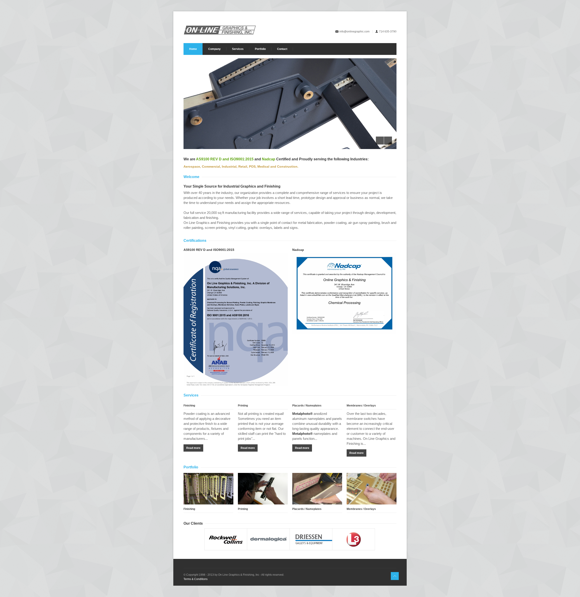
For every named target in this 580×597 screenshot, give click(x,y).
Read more (193, 448)
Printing (243, 405)
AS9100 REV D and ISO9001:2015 (225, 159)
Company (214, 49)
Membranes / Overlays (361, 405)
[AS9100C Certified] (236, 320)
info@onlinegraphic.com (354, 31)
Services (238, 49)
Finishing (189, 405)
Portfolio (260, 49)
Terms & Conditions (196, 579)
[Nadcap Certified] (344, 293)
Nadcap (268, 159)
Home (193, 49)
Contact (282, 49)
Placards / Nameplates (306, 405)
